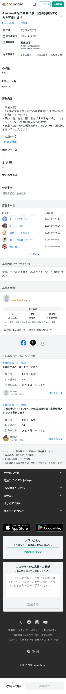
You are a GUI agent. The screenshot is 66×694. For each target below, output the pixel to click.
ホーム (5, 451)
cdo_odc (14, 246)
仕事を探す (18, 451)
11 (31, 54)
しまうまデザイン (18, 218)
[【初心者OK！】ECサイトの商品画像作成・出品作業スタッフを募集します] (33, 422)
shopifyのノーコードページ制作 (20, 366)
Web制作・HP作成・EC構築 (19, 454)
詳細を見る (55, 392)
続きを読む (10, 141)
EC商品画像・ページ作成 (14, 22)
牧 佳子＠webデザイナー (22, 239)
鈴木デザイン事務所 (20, 232)
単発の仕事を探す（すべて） (43, 451)
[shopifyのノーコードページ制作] (33, 378)
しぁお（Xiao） (17, 225)
